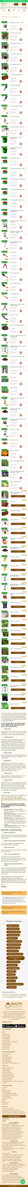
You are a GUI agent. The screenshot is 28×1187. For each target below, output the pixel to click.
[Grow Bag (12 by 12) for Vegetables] (5, 140)
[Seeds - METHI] (5, 390)
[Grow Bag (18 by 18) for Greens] (5, 181)
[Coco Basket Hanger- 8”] (5, 56)
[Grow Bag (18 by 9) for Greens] (5, 202)
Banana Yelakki (6, 1124)
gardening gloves (13, 739)
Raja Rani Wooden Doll (8, 1171)
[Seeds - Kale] (5, 380)
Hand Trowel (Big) (14, 273)
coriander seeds (9, 798)
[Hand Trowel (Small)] (5, 286)
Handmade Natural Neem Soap (10, 1148)
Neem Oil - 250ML (14, 429)
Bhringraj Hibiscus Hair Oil (17, 1142)
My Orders (5, 1104)
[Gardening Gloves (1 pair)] (5, 108)
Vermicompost (17, 782)
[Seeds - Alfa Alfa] (5, 442)
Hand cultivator (5, 776)
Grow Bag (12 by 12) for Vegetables (16, 138)
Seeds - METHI (13, 387)
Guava (4, 1127)
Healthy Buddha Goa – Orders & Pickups (12, 1081)
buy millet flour (12, 938)
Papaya (8, 1127)
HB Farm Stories (6, 1069)
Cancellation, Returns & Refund (10, 1095)
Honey (4, 1156)
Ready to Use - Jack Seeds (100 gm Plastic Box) (14, 996)
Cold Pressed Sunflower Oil (15, 984)
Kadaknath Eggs (13, 1175)
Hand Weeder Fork (14, 294)
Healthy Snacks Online (14, 944)
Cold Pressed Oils (6, 1054)
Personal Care (5, 1034)
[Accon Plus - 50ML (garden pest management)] (5, 421)
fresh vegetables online (14, 941)
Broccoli (4, 1134)
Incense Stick (5, 1170)
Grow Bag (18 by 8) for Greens (17, 189)
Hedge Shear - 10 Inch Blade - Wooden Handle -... (17, 305)
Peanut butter (11, 987)
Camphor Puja (6, 1165)
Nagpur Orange (6, 1128)
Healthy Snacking (6, 1044)
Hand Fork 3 (13, 252)
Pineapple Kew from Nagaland (17, 994)
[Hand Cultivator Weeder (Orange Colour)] (5, 244)
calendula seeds (12, 796)
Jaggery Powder (12, 978)
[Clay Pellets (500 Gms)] (5, 35)
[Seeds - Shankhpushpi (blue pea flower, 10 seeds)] (5, 474)
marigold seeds (17, 798)
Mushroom (5, 1137)
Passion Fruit (5, 1131)
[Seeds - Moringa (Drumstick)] (5, 463)
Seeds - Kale (13, 377)
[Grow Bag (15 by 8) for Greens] (5, 171)
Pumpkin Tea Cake (7, 1182)
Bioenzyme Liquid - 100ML (16, 22)
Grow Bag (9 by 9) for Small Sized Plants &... (17, 211)
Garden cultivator (15, 776)
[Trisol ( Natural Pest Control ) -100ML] (5, 401)
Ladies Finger (19, 1136)
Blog (3, 1101)
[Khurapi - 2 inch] (5, 317)
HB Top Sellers (6, 1040)
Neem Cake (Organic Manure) (17, 325)
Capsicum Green (15, 1134)
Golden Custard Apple (13, 1130)
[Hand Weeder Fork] (5, 296)
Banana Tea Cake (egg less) (9, 1179)
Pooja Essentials (12, 965)
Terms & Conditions (7, 1098)
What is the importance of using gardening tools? (12, 893)
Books (3, 1031)
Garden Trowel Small (15, 95)
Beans (10, 1137)
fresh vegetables (6, 1060)
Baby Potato (5, 1133)
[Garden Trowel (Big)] (5, 88)
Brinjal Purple (19, 1133)
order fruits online (13, 929)
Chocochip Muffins (7, 1180)
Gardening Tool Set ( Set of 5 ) (17, 127)
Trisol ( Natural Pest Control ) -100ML (17, 398)
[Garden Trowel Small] (5, 98)
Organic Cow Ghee (13, 925)
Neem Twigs (18, 1144)
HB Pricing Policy (6, 1092)
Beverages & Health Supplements (10, 1063)
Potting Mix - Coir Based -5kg (17, 356)
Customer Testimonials (8, 1073)
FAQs (3, 1089)
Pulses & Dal (5, 1049)
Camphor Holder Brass (18, 1164)
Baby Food (17, 1156)
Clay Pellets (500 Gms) (15, 33)
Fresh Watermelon (16, 1127)
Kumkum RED (13, 1170)
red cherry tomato (21, 799)
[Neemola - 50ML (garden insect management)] (5, 338)
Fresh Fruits (5, 1055)
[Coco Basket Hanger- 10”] (5, 46)
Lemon (20, 1131)
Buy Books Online (12, 951)
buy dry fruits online (13, 932)
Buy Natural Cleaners (13, 962)
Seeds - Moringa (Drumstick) (17, 461)
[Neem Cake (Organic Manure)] (5, 328)
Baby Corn (12, 1133)
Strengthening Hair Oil (8, 1149)
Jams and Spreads (6, 1061)
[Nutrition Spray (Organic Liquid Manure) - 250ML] (5, 348)
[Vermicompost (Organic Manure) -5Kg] (5, 411)
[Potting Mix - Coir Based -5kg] (5, 359)
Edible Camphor (6, 1167)
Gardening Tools (14, 16)
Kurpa (7, 755)
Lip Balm (21, 1148)
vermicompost (20, 734)
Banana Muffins (21, 1179)
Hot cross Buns (17, 1180)
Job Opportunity (6, 1090)
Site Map (4, 1082)
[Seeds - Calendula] (5, 453)
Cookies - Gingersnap (18, 1182)
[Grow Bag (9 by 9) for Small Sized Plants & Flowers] (5, 213)
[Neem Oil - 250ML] (5, 432)
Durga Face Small (14, 1165)
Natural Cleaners (6, 1035)
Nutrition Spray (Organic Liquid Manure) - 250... (18, 346)
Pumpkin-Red (16, 1137)
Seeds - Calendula (14, 450)
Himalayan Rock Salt (16, 1160)
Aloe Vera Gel (5, 1142)
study (10, 843)
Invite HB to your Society (8, 1076)
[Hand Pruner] (5, 265)
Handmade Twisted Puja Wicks (10, 1168)
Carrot (9, 1134)
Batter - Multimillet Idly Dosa (9, 1176)
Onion (16, 1131)
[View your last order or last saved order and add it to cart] (9, 4)
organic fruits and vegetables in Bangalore (12, 878)
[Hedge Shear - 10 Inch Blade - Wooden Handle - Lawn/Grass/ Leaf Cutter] (5, 307)
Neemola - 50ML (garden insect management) (18, 336)
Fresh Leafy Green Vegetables (9, 1041)
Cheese (4, 1178)
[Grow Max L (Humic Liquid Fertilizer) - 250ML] (5, 234)
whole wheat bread (13, 935)
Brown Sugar (11, 971)
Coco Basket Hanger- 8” (16, 54)
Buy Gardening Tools (13, 948)
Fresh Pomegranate (16, 1128)
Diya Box (22, 1165)
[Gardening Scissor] (5, 119)
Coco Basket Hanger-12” (16, 64)
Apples (14, 1125)
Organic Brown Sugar (13, 1159)
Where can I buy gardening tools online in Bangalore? (12, 907)
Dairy (3, 1032)
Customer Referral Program (9, 1093)
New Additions (6, 1038)
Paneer (8, 1178)
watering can (5, 763)
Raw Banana (14, 1124)
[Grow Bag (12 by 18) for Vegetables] (5, 150)
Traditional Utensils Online (15, 954)
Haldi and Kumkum (16, 1167)
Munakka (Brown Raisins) (15, 995)
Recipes (4, 1099)
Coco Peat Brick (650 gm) (16, 74)
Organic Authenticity (7, 1078)
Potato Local (11, 1136)
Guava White (5, 994)
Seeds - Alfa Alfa (14, 440)
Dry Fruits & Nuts (6, 1058)
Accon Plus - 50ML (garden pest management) (18, 419)
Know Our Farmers (7, 1079)
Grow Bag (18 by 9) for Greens (17, 200)
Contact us (5, 1087)
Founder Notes (6, 1070)
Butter (19, 1176)
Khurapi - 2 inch (14, 314)
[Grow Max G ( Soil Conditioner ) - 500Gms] (5, 223)
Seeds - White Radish (15, 481)
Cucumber (5, 1136)
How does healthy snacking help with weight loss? (13, 912)
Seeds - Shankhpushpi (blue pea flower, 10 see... (17, 472)
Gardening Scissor (14, 116)
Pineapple (4, 1130)
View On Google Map (14, 1116)
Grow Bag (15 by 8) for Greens (17, 168)
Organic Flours (6, 1047)
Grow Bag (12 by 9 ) (15, 158)
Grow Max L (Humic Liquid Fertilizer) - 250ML (16, 232)
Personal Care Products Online (16, 958)
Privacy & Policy (6, 1096)
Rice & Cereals (5, 1046)
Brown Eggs (11, 974)
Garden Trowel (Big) (15, 85)
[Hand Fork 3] (5, 254)
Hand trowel (4, 731)
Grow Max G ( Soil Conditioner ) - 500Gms (18, 221)
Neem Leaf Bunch (6, 1164)
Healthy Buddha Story (8, 1067)
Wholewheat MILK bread (17, 1178)
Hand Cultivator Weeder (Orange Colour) (16, 242)
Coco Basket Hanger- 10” (16, 43)
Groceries (7, 16)
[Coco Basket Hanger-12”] (5, 67)
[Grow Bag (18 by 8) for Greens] (5, 192)
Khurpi (3, 755)
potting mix (6, 734)
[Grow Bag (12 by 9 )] (5, 161)
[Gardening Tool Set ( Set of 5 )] (5, 129)
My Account (5, 1102)
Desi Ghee (4, 1159)
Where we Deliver (6, 1072)
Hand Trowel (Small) (15, 283)
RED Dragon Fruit (6, 1125)
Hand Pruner (13, 262)
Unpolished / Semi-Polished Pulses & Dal (12, 1154)
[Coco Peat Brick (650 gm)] (5, 77)
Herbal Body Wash (7, 1146)
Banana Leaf (11, 981)
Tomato (12, 1131)
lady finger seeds (12, 799)
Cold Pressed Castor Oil (8, 1144)
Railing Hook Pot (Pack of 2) (17, 367)
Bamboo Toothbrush (19, 1145)
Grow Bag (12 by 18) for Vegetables (16, 148)
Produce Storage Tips (7, 1075)
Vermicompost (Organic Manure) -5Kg (16, 409)
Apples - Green (20, 1125)
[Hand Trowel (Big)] (5, 275)
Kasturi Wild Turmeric (7, 1145)
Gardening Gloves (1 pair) (16, 106)
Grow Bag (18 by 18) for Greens (18, 179)
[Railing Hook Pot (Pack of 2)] (5, 369)
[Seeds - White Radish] (5, 484)
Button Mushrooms (13, 968)
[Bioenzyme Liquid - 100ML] (5, 25)
